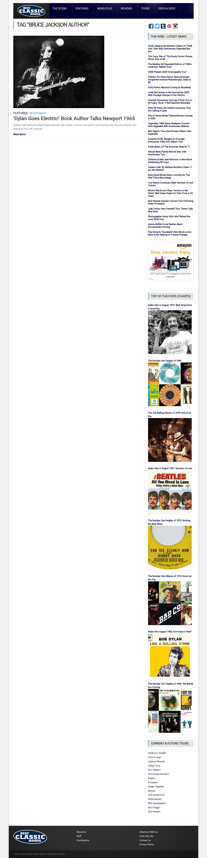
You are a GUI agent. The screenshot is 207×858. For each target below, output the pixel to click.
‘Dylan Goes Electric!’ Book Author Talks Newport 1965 (74, 118)
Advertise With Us (149, 832)
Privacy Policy (147, 844)
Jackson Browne (156, 761)
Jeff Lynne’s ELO (156, 795)
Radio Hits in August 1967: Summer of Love (170, 468)
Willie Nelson (155, 799)
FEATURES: (20, 113)
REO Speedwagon (157, 803)
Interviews (37, 113)
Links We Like (147, 836)
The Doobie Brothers (158, 774)
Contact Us (145, 840)
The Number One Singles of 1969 (164, 360)
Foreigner (153, 782)
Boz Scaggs (154, 807)
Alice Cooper (154, 757)
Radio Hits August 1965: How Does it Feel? (170, 631)
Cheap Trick (154, 765)
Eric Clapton (154, 769)
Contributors (83, 840)
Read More (19, 134)
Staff (79, 836)
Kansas (151, 790)
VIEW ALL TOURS (157, 753)
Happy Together (156, 786)
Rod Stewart (154, 811)
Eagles (151, 778)
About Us (81, 832)
